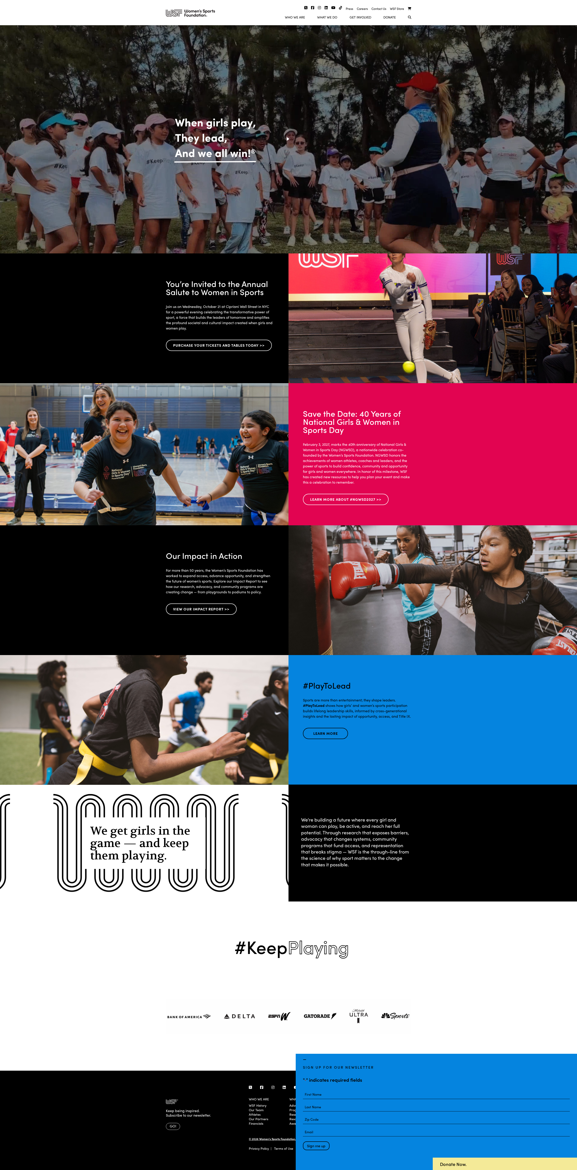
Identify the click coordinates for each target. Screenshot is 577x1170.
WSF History (257, 1105)
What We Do (327, 17)
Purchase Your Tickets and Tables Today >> (219, 345)
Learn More (325, 733)
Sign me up (316, 1145)
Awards (295, 1123)
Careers (362, 9)
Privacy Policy (259, 1148)
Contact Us (378, 9)
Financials (256, 1123)
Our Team (256, 1110)
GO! (173, 1126)
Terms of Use (283, 1148)
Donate (389, 17)
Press (349, 9)
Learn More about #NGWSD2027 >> (345, 499)
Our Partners (258, 1119)
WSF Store (397, 9)
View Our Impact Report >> (201, 609)
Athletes (255, 1114)
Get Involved (360, 17)
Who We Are (295, 17)
